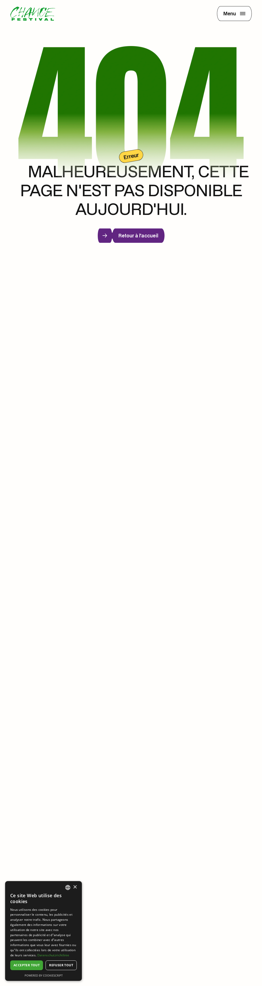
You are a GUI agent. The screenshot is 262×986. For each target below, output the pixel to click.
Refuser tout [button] (61, 965)
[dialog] (43, 931)
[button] (234, 13)
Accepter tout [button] (27, 965)
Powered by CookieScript (44, 975)
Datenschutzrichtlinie (53, 955)
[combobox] (67, 887)
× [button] (75, 887)
